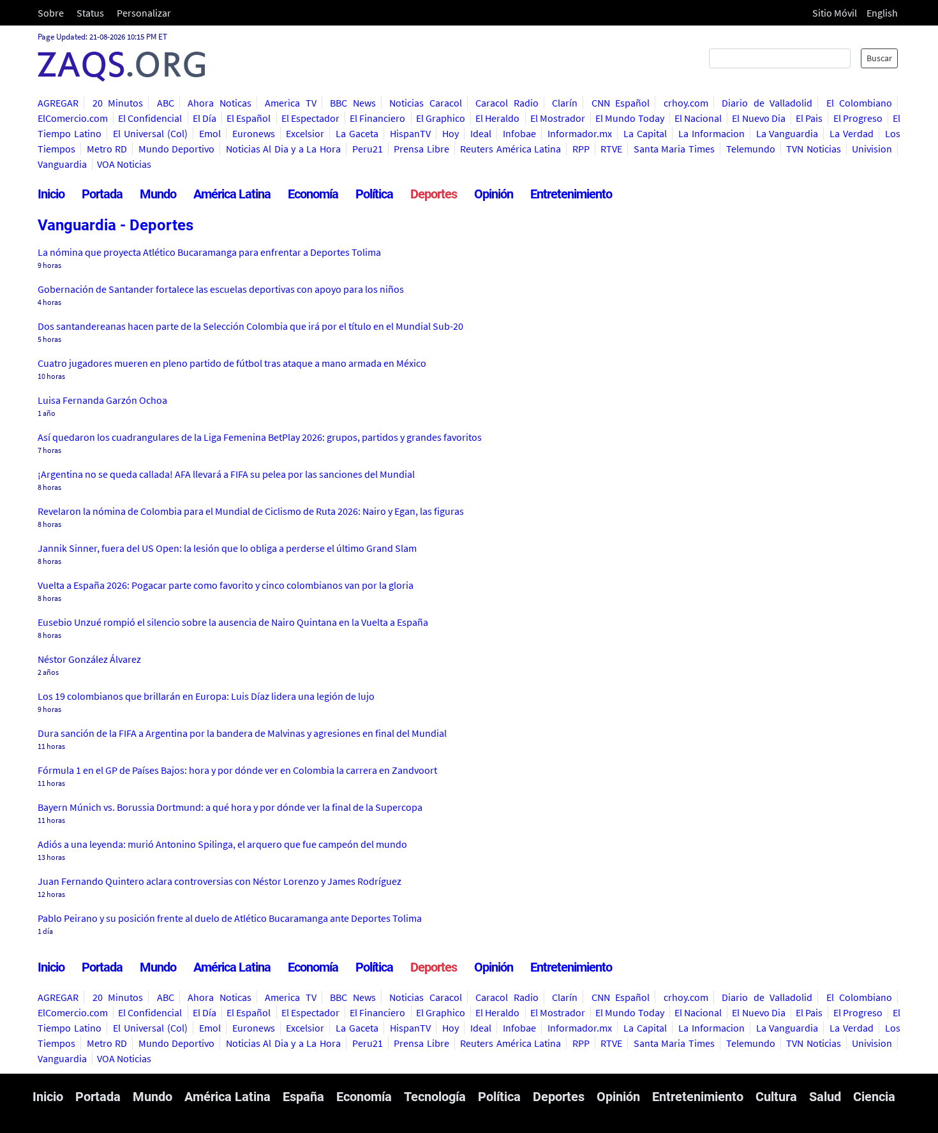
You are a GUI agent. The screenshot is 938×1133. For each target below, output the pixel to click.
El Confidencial (150, 118)
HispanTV (410, 133)
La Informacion (711, 133)
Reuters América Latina (510, 148)
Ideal (480, 133)
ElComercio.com (73, 118)
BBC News (353, 102)
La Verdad (852, 133)
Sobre (51, 12)
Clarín (564, 102)
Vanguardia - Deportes (115, 225)
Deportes (433, 194)
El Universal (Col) (150, 133)
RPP (581, 148)
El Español (249, 118)
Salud (825, 1096)
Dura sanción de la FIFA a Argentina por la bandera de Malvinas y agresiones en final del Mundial (242, 733)
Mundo (158, 194)
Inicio (51, 194)
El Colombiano (859, 102)
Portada (102, 194)
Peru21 (367, 148)
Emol (210, 133)
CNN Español (621, 102)
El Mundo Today (629, 118)
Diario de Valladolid (767, 102)
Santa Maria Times (674, 148)
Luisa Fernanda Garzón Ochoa (102, 400)
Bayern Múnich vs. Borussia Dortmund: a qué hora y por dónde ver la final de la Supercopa (230, 807)
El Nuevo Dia (758, 118)
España (303, 1096)
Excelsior (305, 133)
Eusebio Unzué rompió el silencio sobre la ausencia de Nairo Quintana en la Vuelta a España (233, 622)
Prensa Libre (421, 148)
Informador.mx (579, 133)
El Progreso (857, 118)
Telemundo (750, 148)
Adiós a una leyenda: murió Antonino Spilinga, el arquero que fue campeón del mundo (222, 844)
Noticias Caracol (425, 102)
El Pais (809, 118)
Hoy (450, 133)
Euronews (253, 133)
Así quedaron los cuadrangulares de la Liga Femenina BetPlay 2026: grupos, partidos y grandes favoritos (260, 437)
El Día (204, 118)
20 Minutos (118, 102)
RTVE (611, 148)
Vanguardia (62, 164)
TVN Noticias (813, 148)
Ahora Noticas (219, 102)
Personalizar (144, 12)
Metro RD (107, 148)
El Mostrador (557, 118)
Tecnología (435, 1096)
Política (374, 194)
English (882, 12)
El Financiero (377, 118)
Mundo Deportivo (176, 148)
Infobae (519, 133)
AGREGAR (58, 102)
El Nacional (698, 118)
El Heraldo (497, 118)
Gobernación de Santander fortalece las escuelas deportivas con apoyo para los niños (221, 289)
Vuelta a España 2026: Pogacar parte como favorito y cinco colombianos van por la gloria (225, 585)
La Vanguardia (787, 133)
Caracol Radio (507, 102)
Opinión (493, 194)
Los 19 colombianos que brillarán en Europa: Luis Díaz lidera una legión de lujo (206, 696)
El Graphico (440, 118)
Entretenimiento (571, 194)
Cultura (776, 1096)
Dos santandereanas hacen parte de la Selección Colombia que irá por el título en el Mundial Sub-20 (250, 326)
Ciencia (874, 1096)
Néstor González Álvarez (89, 659)
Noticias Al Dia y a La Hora (283, 148)
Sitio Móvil (834, 12)
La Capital (645, 133)
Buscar (879, 58)
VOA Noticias (124, 164)
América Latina (232, 194)
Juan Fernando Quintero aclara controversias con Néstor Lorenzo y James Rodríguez (219, 881)
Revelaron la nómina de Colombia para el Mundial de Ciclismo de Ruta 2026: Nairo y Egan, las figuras (251, 511)
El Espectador (310, 118)
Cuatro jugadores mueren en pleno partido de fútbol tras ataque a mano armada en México (232, 363)
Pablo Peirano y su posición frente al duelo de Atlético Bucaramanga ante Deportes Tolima (230, 918)
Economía (313, 194)
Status (90, 12)
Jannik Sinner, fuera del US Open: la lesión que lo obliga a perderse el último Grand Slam (227, 548)
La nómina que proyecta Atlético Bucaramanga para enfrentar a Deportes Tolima (209, 252)
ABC (165, 102)
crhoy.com (686, 102)
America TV (290, 102)
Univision (872, 148)
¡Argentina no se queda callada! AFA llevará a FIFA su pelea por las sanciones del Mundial (226, 474)
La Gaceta (357, 133)
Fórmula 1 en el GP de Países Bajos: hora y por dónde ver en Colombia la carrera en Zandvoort (237, 770)
